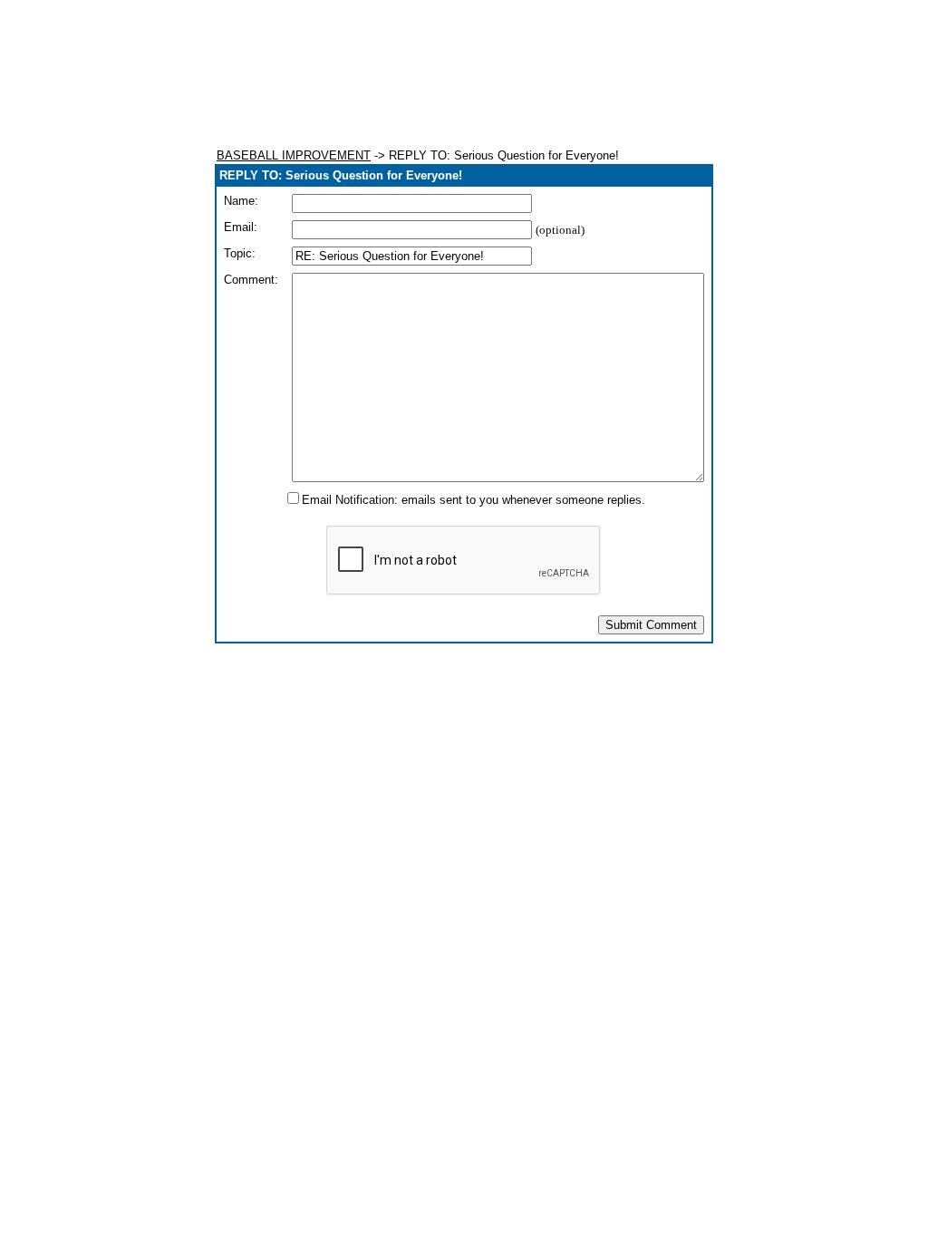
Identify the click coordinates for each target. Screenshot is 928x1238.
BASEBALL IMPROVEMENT (294, 155)
